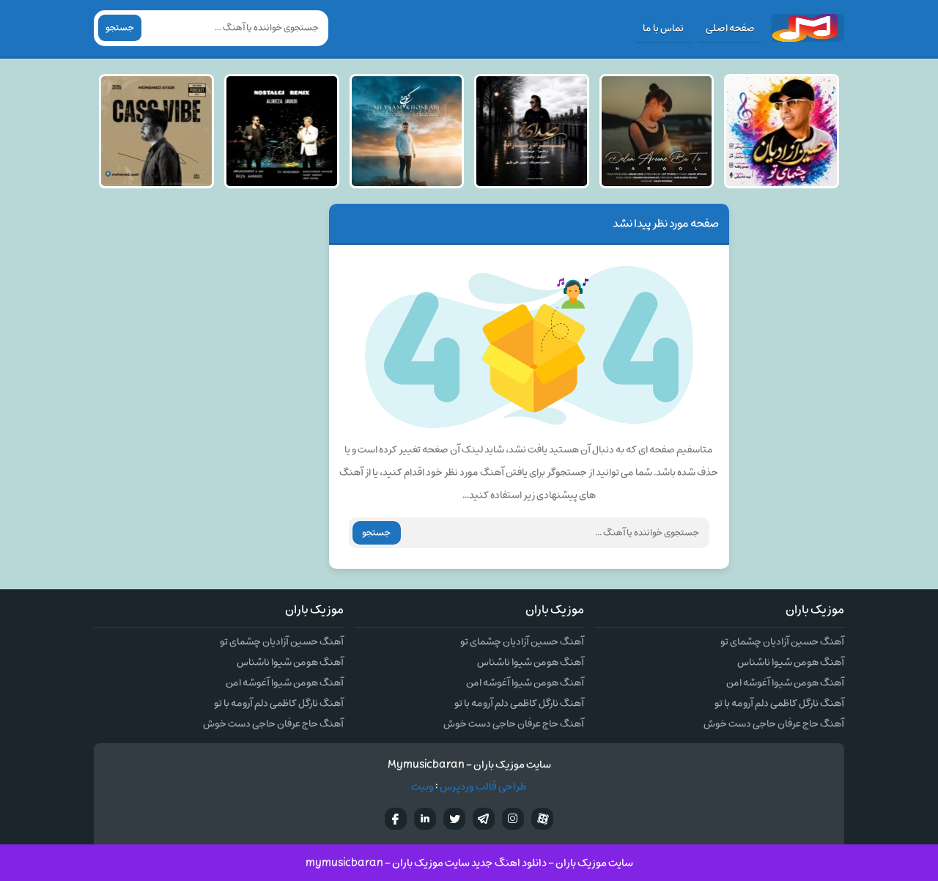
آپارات (542, 819)
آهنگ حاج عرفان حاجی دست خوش (774, 723)
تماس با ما (663, 28)
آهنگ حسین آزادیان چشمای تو (782, 641)
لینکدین (425, 819)
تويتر (454, 819)
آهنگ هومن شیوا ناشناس (790, 662)
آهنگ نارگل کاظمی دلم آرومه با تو (779, 703)
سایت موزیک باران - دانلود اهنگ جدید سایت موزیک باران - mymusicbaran (469, 863)
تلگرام (484, 819)
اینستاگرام (513, 819)
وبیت (422, 787)
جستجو (120, 28)
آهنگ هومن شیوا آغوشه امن (785, 682)
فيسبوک (396, 819)
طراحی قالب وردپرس (483, 787)
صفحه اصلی (730, 28)
